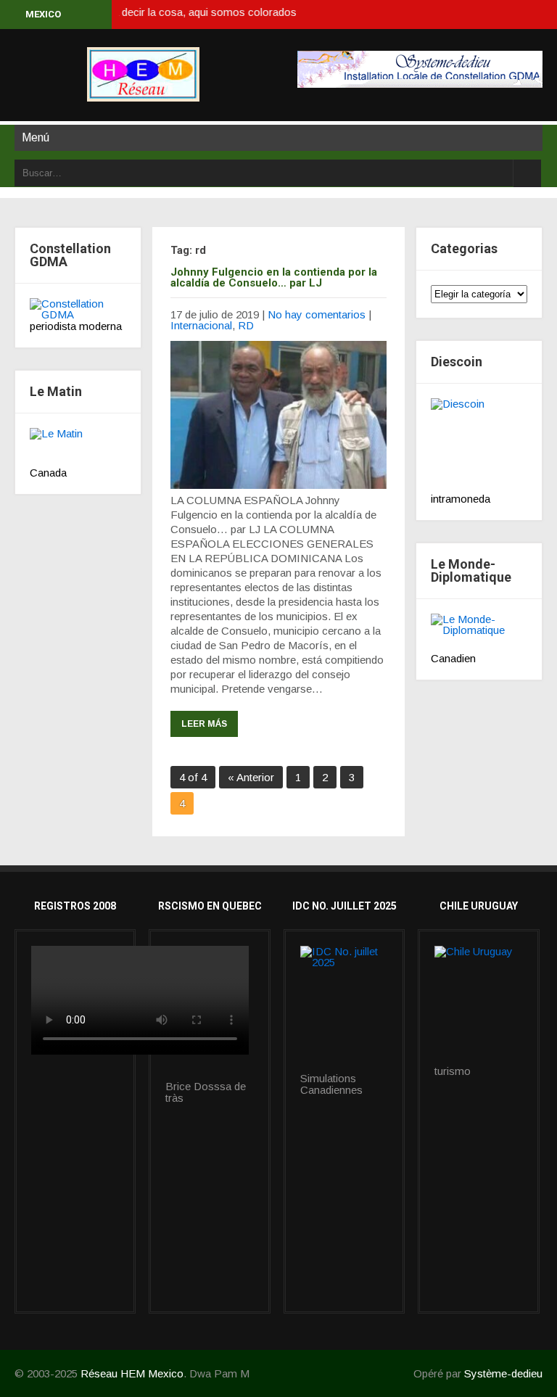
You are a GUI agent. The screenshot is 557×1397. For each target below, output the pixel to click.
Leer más (204, 724)
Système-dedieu (503, 1373)
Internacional (201, 325)
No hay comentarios (317, 314)
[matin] (78, 447)
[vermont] (344, 1009)
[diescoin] (479, 445)
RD (246, 325)
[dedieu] (78, 309)
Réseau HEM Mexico (132, 1373)
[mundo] (479, 633)
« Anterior (251, 777)
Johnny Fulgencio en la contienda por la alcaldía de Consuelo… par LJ (273, 277)
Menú (35, 137)
